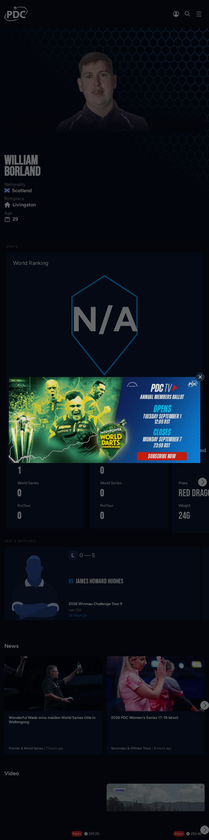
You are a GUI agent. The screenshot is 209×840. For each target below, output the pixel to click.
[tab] (200, 377)
